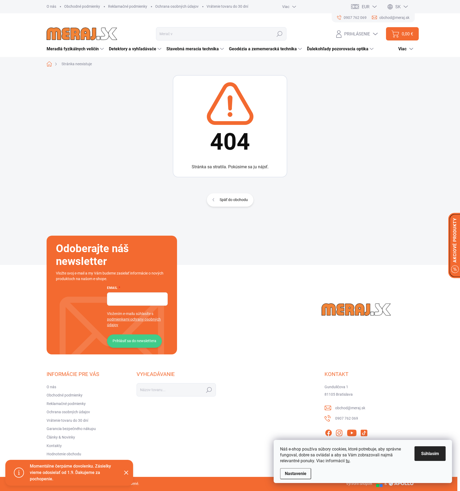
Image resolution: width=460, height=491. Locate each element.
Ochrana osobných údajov (177, 6)
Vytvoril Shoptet (359, 483)
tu (348, 460)
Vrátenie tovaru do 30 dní (227, 6)
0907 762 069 (346, 418)
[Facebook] (328, 432)
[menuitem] (76, 49)
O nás (51, 6)
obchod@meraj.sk (350, 408)
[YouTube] (352, 432)
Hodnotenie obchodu (64, 454)
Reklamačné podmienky (127, 6)
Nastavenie (295, 473)
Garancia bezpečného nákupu (71, 429)
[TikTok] (364, 432)
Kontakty (54, 446)
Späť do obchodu (234, 200)
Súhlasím (430, 453)
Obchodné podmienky (82, 6)
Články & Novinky (61, 437)
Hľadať (279, 34)
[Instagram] (339, 432)
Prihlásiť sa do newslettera (134, 341)
